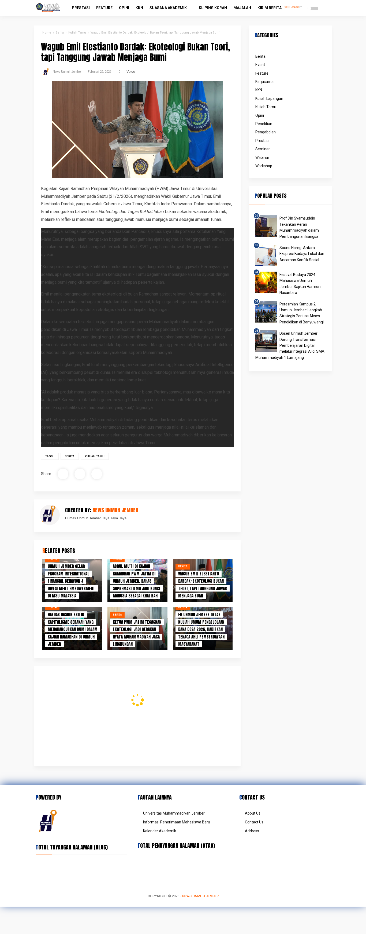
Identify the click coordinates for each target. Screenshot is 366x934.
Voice (130, 72)
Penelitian (263, 124)
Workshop (263, 166)
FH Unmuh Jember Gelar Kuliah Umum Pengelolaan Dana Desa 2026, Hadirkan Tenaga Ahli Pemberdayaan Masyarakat (201, 629)
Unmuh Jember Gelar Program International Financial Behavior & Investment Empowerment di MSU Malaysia (71, 581)
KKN (139, 8)
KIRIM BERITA (269, 8)
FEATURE (104, 8)
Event (260, 65)
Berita (69, 456)
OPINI (124, 8)
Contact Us (254, 822)
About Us (252, 813)
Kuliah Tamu (94, 456)
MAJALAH (242, 8)
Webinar (262, 157)
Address (252, 831)
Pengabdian (265, 132)
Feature (261, 73)
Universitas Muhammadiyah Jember (174, 813)
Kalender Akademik (159, 831)
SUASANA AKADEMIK (168, 8)
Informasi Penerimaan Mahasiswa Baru (176, 822)
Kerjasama (264, 81)
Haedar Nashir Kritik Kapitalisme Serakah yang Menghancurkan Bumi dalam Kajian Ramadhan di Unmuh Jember (73, 629)
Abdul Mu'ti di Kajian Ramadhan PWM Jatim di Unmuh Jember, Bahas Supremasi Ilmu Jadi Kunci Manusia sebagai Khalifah (136, 581)
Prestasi (262, 140)
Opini (259, 115)
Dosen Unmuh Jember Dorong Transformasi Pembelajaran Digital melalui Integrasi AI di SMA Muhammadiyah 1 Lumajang (289, 345)
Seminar (262, 149)
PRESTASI (81, 8)
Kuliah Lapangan (269, 98)
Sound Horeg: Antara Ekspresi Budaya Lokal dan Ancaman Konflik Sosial (301, 254)
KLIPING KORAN (213, 8)
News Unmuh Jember (200, 896)
